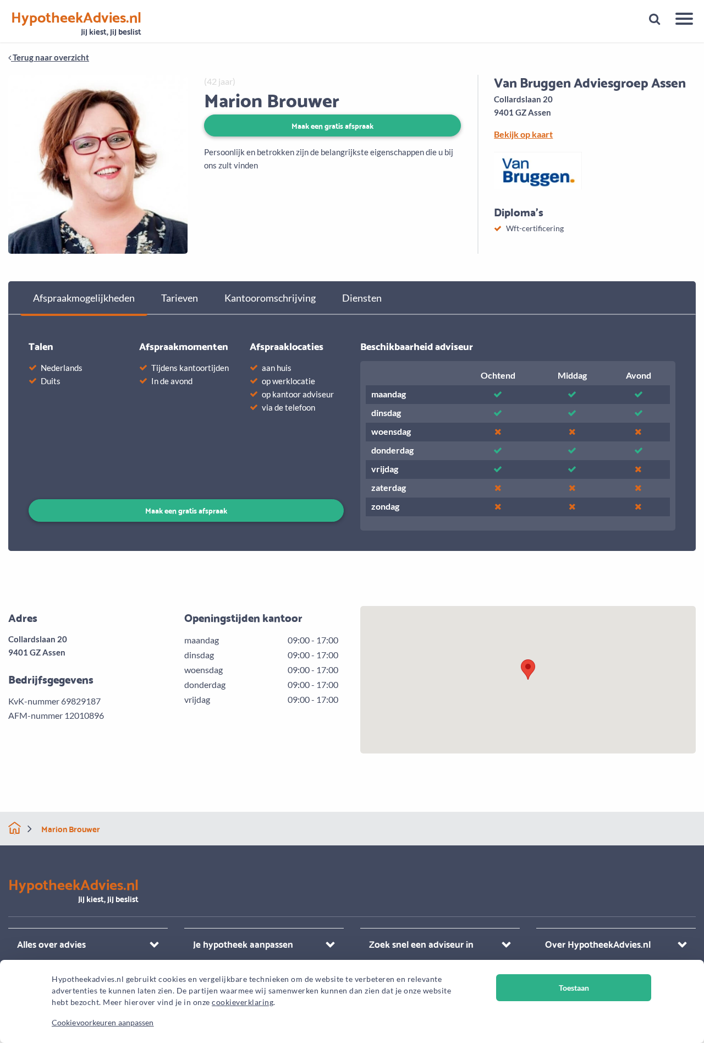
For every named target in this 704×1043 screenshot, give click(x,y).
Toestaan (574, 987)
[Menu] (680, 20)
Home (14, 828)
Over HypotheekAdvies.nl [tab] (598, 944)
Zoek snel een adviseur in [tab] (421, 944)
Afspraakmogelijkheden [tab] (84, 298)
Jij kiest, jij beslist (76, 23)
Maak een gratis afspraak (332, 125)
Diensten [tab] (362, 298)
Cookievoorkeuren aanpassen (103, 1022)
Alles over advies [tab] (51, 944)
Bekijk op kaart (523, 134)
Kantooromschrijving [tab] (270, 298)
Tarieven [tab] (179, 298)
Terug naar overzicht (50, 57)
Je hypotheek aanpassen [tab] (243, 944)
